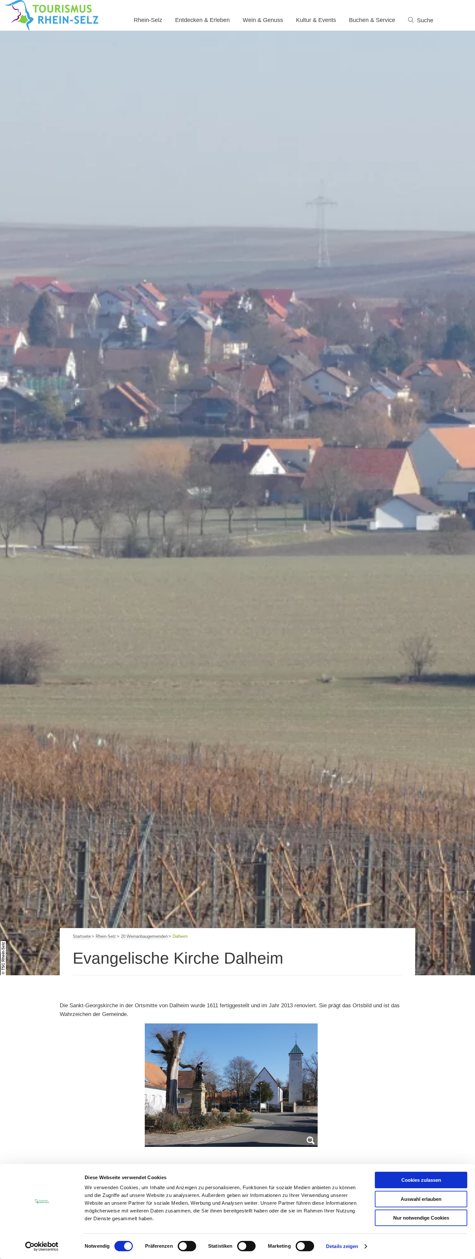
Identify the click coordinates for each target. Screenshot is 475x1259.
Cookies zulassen (421, 1180)
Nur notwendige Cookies (421, 1218)
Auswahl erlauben (421, 1199)
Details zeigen (342, 1246)
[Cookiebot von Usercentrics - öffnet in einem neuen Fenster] (42, 1246)
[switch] (187, 1246)
